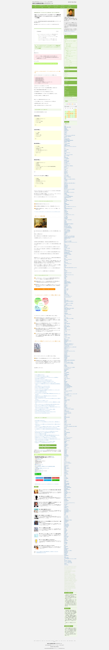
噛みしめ (65, 439)
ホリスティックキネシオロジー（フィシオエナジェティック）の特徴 (48, 36)
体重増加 (69, 572)
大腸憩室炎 (65, 144)
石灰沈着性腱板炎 (66, 204)
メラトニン (65, 335)
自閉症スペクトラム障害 (67, 424)
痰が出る (65, 151)
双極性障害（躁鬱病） (67, 141)
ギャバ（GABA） (66, 149)
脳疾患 (65, 319)
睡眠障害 (65, 203)
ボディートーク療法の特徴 (42, 37)
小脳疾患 (65, 132)
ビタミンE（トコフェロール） (68, 437)
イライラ (65, 423)
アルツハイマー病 (66, 138)
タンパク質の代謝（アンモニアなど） (69, 192)
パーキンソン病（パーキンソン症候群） (69, 367)
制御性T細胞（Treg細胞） (68, 574)
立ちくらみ (65, 333)
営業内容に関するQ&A (67, 309)
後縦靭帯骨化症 (66, 548)
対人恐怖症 (65, 199)
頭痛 (42, 7)
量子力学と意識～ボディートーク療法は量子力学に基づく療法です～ (45, 432)
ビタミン (65, 209)
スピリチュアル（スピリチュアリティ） (69, 502)
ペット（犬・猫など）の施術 (68, 562)
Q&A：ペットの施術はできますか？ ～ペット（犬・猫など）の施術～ (45, 409)
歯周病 (65, 446)
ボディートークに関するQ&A (68, 251)
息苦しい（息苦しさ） (67, 378)
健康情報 (65, 441)
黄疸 (70, 589)
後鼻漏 (69, 577)
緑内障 (65, 431)
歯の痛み (65, 453)
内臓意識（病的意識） (67, 145)
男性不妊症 (65, 311)
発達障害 (65, 451)
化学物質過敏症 (66, 506)
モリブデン (65, 420)
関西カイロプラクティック (39, 464)
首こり (65, 148)
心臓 (71, 577)
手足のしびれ (66, 537)
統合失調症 (65, 504)
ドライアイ (65, 159)
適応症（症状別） (69, 7)
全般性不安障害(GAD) (67, 281)
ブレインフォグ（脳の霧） (67, 254)
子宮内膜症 (65, 276)
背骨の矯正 (66, 586)
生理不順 (65, 495)
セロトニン (65, 271)
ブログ (35, 7)
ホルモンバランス (66, 447)
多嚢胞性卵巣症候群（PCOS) (68, 208)
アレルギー (65, 477)
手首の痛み (65, 534)
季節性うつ (66, 577)
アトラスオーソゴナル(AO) (68, 62)
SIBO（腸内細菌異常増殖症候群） (68, 140)
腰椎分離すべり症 (66, 160)
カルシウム (65, 131)
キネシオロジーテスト (67, 163)
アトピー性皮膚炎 (66, 195)
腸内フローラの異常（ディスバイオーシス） (70, 206)
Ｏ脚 (64, 556)
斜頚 (64, 306)
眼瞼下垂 (65, 265)
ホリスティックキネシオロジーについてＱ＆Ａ (42, 388)
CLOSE (57, 31)
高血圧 (65, 475)
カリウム (65, 330)
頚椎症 (65, 532)
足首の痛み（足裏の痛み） (67, 560)
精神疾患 (65, 320)
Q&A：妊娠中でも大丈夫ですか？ (40, 378)
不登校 (65, 435)
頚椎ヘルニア (66, 246)
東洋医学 (65, 563)
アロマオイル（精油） (67, 248)
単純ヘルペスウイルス (67, 329)
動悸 (64, 261)
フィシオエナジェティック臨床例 (68, 363)
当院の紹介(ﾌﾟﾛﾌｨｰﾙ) (42, 5)
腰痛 (49, 7)
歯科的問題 (65, 499)
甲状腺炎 (66, 583)
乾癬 (64, 392)
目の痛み (65, 322)
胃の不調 (65, 361)
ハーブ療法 (65, 304)
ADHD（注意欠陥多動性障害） (68, 386)
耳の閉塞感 (65, 366)
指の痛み (65, 538)
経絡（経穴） (66, 188)
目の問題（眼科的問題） (67, 385)
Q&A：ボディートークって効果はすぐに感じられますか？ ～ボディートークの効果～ (47, 426)
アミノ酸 (65, 331)
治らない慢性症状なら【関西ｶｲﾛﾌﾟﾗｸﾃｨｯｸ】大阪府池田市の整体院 (45, 466)
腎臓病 (65, 442)
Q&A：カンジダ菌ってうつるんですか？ (41, 392)
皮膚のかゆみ (66, 262)
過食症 (65, 482)
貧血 (64, 156)
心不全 (65, 379)
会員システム (66, 74)
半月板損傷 (65, 218)
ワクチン (65, 336)
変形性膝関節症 (66, 555)
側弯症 (65, 547)
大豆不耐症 (65, 194)
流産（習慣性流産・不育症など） (68, 200)
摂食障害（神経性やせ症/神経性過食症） (69, 360)
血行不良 (65, 422)
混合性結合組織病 (66, 384)
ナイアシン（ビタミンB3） (68, 395)
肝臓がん (65, 134)
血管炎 (65, 220)
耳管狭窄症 (65, 445)
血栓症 (65, 419)
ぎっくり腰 (65, 376)
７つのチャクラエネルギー (67, 314)
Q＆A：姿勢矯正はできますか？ (40, 374)
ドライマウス (66, 317)
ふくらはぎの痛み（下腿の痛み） (68, 165)
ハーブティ (69, 569)
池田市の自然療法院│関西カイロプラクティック (42, 3)
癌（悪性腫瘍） (66, 478)
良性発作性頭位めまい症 (67, 197)
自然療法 (65, 433)
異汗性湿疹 (69, 583)
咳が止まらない (67, 575)
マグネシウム (66, 377)
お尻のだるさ (70, 566)
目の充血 (73, 583)
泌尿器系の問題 (66, 481)
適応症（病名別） (63, 7)
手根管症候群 (66, 211)
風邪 (64, 396)
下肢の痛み (65, 553)
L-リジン (65, 312)
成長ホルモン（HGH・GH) (67, 259)
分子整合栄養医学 (66, 374)
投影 (68, 578)
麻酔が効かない (67, 589)
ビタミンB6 (65, 168)
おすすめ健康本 (66, 213)
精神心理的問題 (66, 500)
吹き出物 (65, 427)
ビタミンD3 (65, 425)
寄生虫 (65, 273)
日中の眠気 (65, 162)
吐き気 (65, 448)
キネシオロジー (68, 59)
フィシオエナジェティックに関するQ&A (69, 135)
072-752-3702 (72, 2)
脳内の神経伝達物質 (67, 417)
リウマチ (65, 498)
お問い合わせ (62, 5)
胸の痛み (65, 434)
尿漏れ (65, 205)
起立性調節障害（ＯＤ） (67, 510)
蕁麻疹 (65, 277)
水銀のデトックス (66, 325)
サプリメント (66, 215)
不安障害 (65, 221)
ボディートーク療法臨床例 (67, 561)
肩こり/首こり (56, 7)
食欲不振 (65, 373)
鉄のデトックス (66, 167)
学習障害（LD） (66, 444)
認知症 (65, 389)
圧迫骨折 (70, 575)
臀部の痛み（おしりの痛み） (68, 550)
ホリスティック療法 (68, 60)
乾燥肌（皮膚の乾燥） (67, 323)
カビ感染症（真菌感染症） (67, 136)
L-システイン (66, 566)
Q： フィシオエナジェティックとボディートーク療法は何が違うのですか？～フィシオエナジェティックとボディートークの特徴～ (48, 35)
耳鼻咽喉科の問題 (66, 484)
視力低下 (65, 388)
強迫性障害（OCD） (67, 252)
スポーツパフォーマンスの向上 (68, 154)
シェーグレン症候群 (67, 337)
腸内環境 (65, 166)
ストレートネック (66, 190)
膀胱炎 (65, 302)
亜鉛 (64, 315)
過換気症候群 (66, 217)
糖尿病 (65, 371)
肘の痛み (65, 535)
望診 (74, 578)
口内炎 (65, 249)
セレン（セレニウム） (67, 152)
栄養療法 (65, 421)
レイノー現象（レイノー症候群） (68, 303)
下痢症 (65, 278)
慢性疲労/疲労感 (66, 509)
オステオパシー (66, 391)
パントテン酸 (66, 321)
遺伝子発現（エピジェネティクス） (69, 274)
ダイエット (65, 501)
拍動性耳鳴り (71, 578)
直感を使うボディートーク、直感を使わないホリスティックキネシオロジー (46, 395)
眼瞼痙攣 (65, 365)
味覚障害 (65, 452)
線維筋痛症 (65, 381)
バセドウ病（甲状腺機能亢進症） (68, 196)
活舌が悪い (72, 581)
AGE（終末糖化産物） (67, 432)
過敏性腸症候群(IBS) (67, 489)
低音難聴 (66, 572)
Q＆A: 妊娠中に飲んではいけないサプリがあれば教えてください (44, 381)
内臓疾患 (65, 485)
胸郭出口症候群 (66, 536)
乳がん (65, 266)
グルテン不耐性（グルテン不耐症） (69, 318)
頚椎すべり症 (66, 533)
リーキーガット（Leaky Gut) (68, 390)
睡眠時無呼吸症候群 (67, 486)
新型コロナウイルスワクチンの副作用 (69, 189)
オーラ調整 (65, 216)
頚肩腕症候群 (66, 313)
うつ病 (65, 505)
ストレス (65, 479)
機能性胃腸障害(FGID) (67, 253)
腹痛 (68, 586)
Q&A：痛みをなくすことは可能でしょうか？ (41, 400)
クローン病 (65, 310)
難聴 (64, 269)
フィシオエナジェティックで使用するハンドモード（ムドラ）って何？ (45, 382)
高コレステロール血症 (67, 225)
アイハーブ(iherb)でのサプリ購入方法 (69, 95)
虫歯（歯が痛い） (66, 369)
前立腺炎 (73, 574)
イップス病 (65, 257)
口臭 (64, 430)
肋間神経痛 (65, 542)
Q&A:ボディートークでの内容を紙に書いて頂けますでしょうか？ (44, 442)
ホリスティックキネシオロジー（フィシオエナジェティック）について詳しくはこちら (47, 211)
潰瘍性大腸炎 (66, 157)
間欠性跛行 (65, 247)
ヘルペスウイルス (66, 429)
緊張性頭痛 (65, 375)
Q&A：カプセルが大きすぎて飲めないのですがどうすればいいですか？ (45, 411)
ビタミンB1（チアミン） (67, 368)
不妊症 (65, 496)
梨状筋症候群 (66, 551)
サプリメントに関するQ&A (67, 219)
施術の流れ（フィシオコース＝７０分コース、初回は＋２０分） (71, 51)
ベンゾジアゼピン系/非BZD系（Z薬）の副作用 (70, 426)
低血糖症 (65, 280)
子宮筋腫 (65, 328)
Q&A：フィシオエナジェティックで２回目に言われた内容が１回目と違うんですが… (47, 404)
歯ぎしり (65, 137)
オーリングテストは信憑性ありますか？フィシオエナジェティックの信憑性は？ (46, 377)
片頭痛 (65, 275)
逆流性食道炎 (66, 488)
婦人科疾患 (65, 491)
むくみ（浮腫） (66, 508)
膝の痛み (65, 554)
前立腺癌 (65, 327)
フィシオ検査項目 (66, 158)
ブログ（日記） (66, 564)
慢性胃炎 (65, 397)
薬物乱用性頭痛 (66, 339)
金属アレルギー (66, 383)
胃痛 (64, 264)
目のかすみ (65, 212)
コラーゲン (66, 569)
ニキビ (65, 364)
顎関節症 (65, 531)
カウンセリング (66, 503)
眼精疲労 (65, 490)
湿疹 (64, 202)
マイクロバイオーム (67, 440)
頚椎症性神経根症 (72, 586)
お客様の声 (69, 5)
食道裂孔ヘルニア (66, 245)
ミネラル (65, 279)
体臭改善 (65, 150)
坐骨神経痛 (65, 549)
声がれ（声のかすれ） (67, 387)
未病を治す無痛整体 (68, 46)
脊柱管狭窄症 (66, 546)
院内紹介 (66, 39)
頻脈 (64, 338)
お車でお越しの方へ (67, 69)
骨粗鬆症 (65, 193)
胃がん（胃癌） (66, 191)
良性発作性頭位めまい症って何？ (41, 552)
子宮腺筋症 (74, 575)
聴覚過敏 (65, 450)
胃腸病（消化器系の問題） (67, 487)
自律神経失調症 (66, 511)
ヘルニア (65, 544)
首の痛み (65, 539)
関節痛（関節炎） (66, 557)
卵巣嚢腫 (65, 370)
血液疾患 (65, 256)
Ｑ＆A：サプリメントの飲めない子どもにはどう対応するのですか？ (45, 405)
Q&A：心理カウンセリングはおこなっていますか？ (47, 545)
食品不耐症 (65, 255)
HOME (35, 5)
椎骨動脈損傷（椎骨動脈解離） (68, 580)
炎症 (74, 581)
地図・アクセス (49, 5)
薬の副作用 (65, 449)
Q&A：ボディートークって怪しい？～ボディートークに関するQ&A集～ (45, 436)
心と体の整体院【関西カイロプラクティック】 (42, 468)
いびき (65, 324)
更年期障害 (65, 493)
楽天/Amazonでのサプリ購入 (68, 97)
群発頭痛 (65, 201)
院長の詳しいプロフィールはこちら (69, 31)
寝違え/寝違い (66, 540)
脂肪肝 (65, 207)
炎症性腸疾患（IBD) (67, 139)
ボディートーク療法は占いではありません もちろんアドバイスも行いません (46, 427)
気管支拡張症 (75, 580)
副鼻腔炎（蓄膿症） (67, 483)
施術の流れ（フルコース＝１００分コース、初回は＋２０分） (71, 53)
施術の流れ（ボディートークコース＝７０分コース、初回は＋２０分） (71, 56)
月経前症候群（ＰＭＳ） (67, 492)
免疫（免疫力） (66, 454)
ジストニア (65, 436)
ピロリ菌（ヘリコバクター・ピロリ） (69, 214)
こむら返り (74, 566)
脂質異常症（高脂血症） (67, 334)
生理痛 (65, 494)
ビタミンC (65, 133)
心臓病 (65, 153)
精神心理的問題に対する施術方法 (68, 223)
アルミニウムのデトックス (67, 263)
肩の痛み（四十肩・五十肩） (68, 305)
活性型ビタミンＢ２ (67, 581)
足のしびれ (65, 307)
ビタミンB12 (66, 260)
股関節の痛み (66, 552)
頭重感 (65, 418)
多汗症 (65, 198)
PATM (65, 316)
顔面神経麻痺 (66, 224)
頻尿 (64, 380)
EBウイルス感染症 (66, 155)
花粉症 (65, 480)
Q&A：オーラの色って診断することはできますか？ (42, 387)
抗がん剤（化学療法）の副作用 (68, 362)
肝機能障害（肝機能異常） (67, 282)
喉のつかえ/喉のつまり (67, 438)
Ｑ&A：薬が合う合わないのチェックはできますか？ (42, 410)
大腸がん (65, 382)
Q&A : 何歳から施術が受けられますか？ (45, 509)
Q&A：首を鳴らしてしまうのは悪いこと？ (45, 515)
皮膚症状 (65, 507)
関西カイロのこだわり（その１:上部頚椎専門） (70, 41)
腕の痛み (65, 210)
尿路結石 (65, 222)
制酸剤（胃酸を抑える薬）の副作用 (69, 308)
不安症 (65, 476)
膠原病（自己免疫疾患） (67, 497)
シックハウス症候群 (67, 143)
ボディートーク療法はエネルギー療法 (45, 527)
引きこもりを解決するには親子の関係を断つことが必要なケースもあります (47, 551)
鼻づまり (65, 428)
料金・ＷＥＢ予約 (56, 5)
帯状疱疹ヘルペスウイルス (67, 272)
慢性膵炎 (66, 578)
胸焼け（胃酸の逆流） (67, 326)
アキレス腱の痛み (66, 161)
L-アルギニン (66, 164)
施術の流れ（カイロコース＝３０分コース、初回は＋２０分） (71, 48)
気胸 (64, 258)
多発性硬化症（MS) (67, 250)
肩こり (65, 541)
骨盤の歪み (65, 270)
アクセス (52, 456)
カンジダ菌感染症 (66, 372)
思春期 (74, 577)
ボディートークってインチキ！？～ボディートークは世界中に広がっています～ (46, 431)
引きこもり (65, 443)
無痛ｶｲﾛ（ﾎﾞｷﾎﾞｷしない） (69, 43)
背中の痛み (65, 543)
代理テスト (66, 76)
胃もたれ (65, 142)
